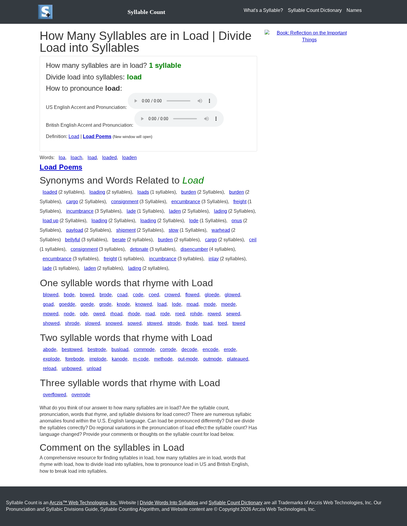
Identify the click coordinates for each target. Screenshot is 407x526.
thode (192, 323)
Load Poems (97, 136)
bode (69, 294)
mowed (50, 313)
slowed (92, 323)
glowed (232, 294)
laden (175, 211)
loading (97, 192)
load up (50, 220)
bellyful (72, 239)
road (150, 313)
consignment (124, 201)
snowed (113, 323)
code (138, 294)
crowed (172, 294)
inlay (214, 258)
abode (49, 349)
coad (122, 294)
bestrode (97, 349)
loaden (129, 157)
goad (48, 304)
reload (49, 368)
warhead (221, 230)
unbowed (71, 368)
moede (228, 304)
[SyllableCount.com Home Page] (46, 12)
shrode (72, 323)
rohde (196, 313)
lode (193, 220)
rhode (134, 313)
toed (222, 323)
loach (76, 157)
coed (154, 294)
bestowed (72, 349)
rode (165, 313)
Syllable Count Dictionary (315, 10)
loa (62, 157)
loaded (109, 157)
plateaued (237, 358)
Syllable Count (146, 12)
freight (239, 201)
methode (163, 358)
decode (189, 349)
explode (51, 358)
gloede (212, 294)
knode (123, 304)
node (69, 313)
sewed (233, 313)
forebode (74, 358)
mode (210, 304)
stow (173, 230)
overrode (81, 394)
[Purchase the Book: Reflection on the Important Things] (309, 36)
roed (180, 313)
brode (106, 294)
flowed (192, 294)
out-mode (188, 358)
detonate (139, 249)
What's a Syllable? (263, 10)
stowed (154, 323)
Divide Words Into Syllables (169, 502)
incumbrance (80, 211)
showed (51, 323)
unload (94, 368)
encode (210, 349)
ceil (253, 239)
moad (192, 304)
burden (188, 192)
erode (230, 349)
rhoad (116, 313)
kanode (120, 358)
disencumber (194, 249)
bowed (87, 294)
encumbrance (185, 201)
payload (74, 230)
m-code (141, 358)
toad (207, 323)
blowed (50, 294)
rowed (214, 313)
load (92, 157)
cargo (72, 201)
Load (74, 136)
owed (99, 313)
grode (105, 304)
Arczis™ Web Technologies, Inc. (83, 502)
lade (131, 211)
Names (354, 10)
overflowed (54, 394)
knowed (143, 304)
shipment (126, 230)
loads (143, 192)
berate (119, 239)
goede (87, 304)
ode (84, 313)
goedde (67, 304)
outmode (212, 358)
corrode (168, 349)
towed (238, 323)
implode (97, 358)
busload (119, 349)
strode (174, 323)
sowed (135, 323)
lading (220, 211)
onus (237, 220)
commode (144, 349)
